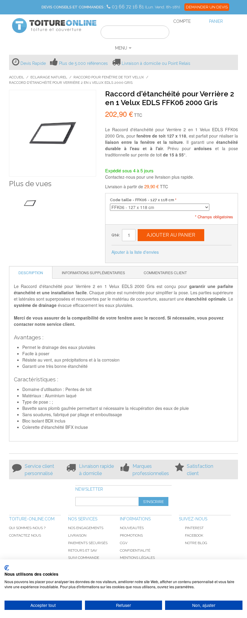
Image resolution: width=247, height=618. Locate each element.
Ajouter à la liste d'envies (135, 252)
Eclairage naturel (48, 77)
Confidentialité (135, 550)
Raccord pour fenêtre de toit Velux (108, 77)
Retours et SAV (82, 550)
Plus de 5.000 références (83, 63)
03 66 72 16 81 (128, 7)
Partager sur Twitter (183, 252)
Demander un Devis (207, 7)
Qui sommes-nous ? (27, 528)
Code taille (142, 200)
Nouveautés (132, 528)
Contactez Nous (25, 535)
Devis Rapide (33, 63)
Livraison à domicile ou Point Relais (156, 63)
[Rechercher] (161, 33)
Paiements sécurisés (88, 543)
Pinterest (194, 528)
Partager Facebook (171, 252)
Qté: (115, 235)
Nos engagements (85, 528)
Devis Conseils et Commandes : (73, 7)
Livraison (77, 535)
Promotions (131, 535)
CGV (123, 543)
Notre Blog (196, 543)
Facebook (194, 535)
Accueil (16, 77)
